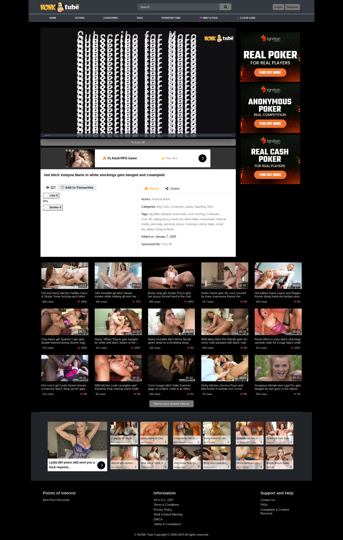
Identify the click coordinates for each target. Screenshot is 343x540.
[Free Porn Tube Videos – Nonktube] (73, 7)
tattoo (150, 229)
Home (52, 18)
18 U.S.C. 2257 (163, 500)
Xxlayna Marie (160, 199)
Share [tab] (174, 189)
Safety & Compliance (167, 524)
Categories (110, 18)
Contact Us (267, 500)
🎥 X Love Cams (246, 18)
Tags (140, 18)
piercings (157, 224)
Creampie (177, 206)
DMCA (158, 519)
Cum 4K (139, 142)
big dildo (154, 214)
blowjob (166, 214)
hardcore (177, 219)
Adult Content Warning (168, 514)
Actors (79, 18)
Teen (210, 206)
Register (292, 7)
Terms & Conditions (166, 504)
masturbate (207, 219)
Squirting (199, 206)
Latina (189, 206)
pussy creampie (186, 224)
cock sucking (196, 214)
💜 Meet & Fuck (208, 18)
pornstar (169, 224)
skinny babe (206, 224)
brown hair (179, 214)
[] (225, 6)
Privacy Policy (163, 509)
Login (278, 7)
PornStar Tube (171, 18)
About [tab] (153, 189)
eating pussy (162, 219)
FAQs (264, 504)
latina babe (191, 219)
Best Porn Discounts (56, 500)
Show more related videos (171, 403)
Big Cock (163, 206)
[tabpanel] (188, 222)
